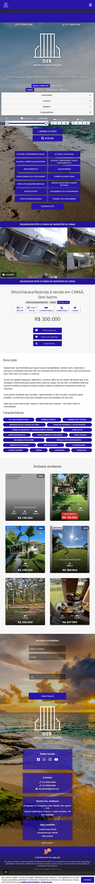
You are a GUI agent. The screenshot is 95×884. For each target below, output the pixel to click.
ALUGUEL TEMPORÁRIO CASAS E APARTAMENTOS (64, 161)
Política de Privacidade (41, 869)
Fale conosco (47, 836)
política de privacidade (30, 882)
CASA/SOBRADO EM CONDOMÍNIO (30, 176)
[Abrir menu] (90, 4)
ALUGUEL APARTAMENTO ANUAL (31, 154)
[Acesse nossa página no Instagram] (50, 759)
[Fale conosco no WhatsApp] (44, 759)
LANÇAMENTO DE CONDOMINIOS (64, 191)
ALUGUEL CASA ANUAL (64, 154)
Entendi (87, 880)
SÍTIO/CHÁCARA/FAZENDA (31, 199)
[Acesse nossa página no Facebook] (38, 759)
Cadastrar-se (47, 696)
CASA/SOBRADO (64, 169)
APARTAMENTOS (31, 169)
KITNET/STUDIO (30, 191)
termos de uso (46, 882)
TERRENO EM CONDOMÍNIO (64, 199)
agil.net (56, 857)
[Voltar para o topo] (6, 871)
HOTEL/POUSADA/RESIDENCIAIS (30, 184)
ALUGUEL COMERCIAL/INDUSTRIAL (30, 161)
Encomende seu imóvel (47, 832)
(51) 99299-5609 (72, 24)
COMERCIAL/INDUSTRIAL (64, 176)
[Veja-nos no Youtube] (56, 759)
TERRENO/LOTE (47, 206)
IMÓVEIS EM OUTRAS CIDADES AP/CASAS (64, 184)
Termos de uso (56, 869)
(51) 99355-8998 (25, 24)
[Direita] (92, 252)
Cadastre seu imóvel (47, 829)
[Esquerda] (2, 252)
